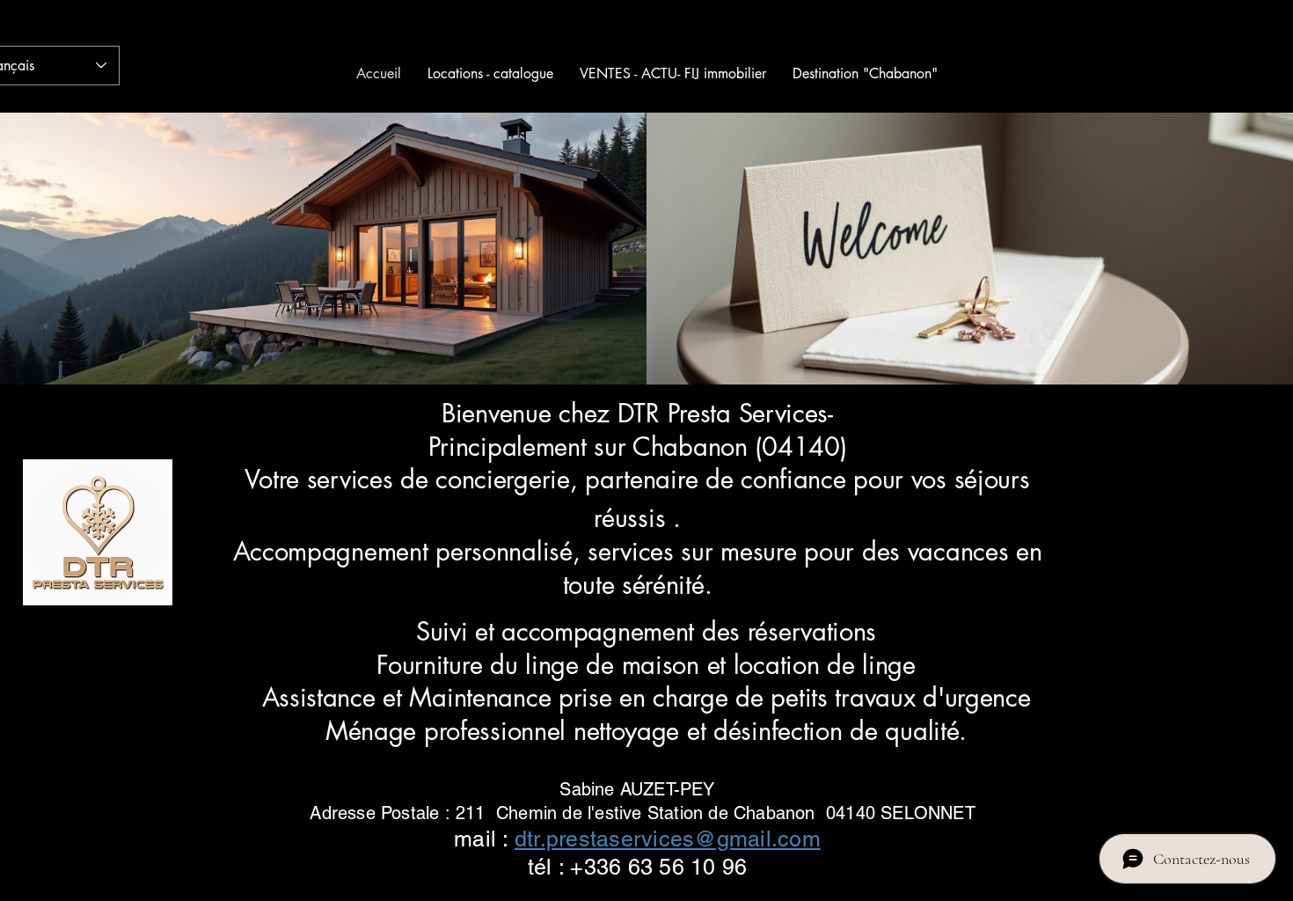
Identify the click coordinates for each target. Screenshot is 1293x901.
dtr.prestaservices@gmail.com (668, 839)
